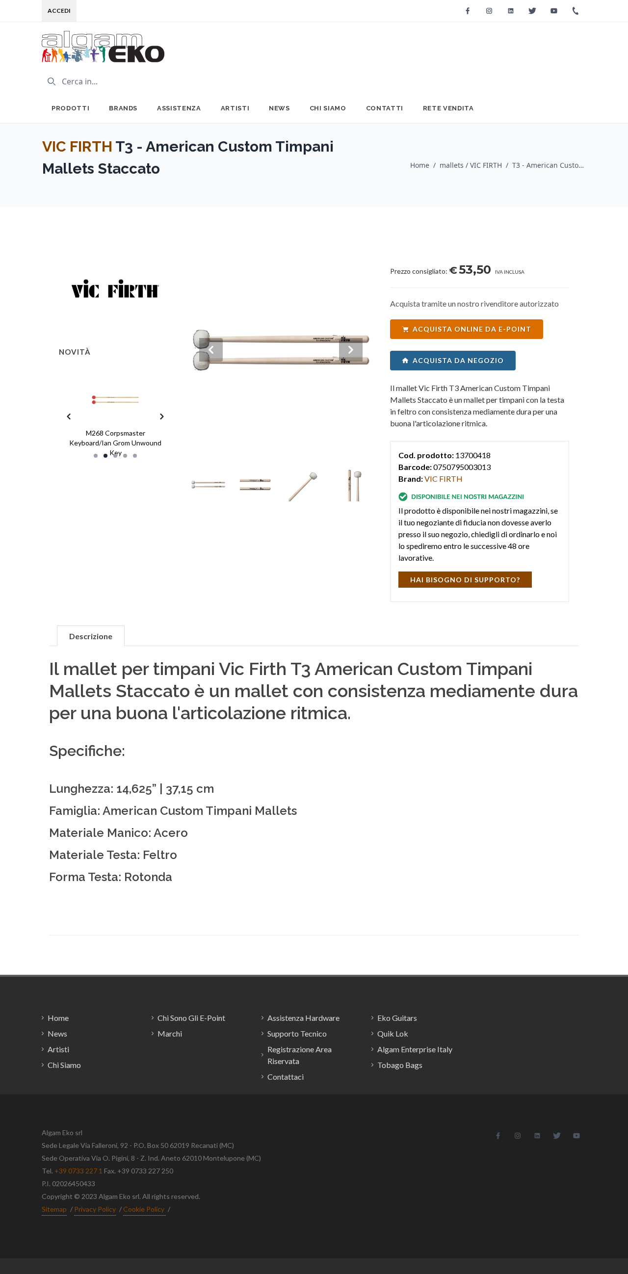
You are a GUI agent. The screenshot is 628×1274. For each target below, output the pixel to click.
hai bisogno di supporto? (465, 579)
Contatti (384, 108)
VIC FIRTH (77, 146)
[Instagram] (489, 11)
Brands (123, 108)
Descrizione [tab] (90, 636)
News (279, 108)
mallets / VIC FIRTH (471, 165)
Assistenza (179, 108)
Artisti (235, 108)
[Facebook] (467, 11)
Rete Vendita (448, 108)
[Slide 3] (115, 456)
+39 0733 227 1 (78, 1171)
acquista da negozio (458, 360)
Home (419, 165)
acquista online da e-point (472, 329)
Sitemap (54, 1209)
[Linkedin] (511, 11)
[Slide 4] (125, 456)
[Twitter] (532, 11)
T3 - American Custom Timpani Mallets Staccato (549, 165)
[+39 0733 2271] (575, 11)
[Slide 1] (96, 456)
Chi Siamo (328, 108)
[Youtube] (554, 11)
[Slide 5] (135, 456)
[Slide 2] (105, 456)
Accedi (59, 10)
